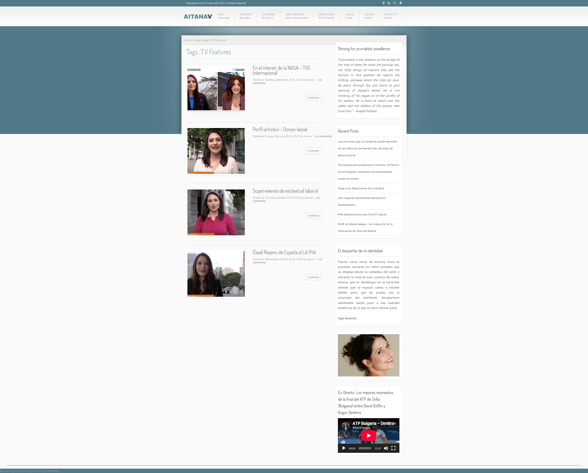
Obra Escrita (327, 16)
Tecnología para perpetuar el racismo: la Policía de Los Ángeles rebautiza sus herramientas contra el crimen (368, 171)
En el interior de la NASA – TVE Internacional (282, 70)
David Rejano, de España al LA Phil (284, 252)
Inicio (223, 16)
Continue (313, 97)
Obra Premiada (296, 16)
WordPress (52, 471)
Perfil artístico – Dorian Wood (280, 129)
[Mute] (386, 448)
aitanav (310, 79)
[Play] (344, 448)
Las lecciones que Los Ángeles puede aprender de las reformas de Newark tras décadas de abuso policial (367, 148)
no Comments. (323, 136)
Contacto (390, 16)
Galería (369, 16)
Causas (349, 16)
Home (187, 40)
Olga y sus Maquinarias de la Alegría (361, 188)
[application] (368, 435)
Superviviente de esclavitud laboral (285, 190)
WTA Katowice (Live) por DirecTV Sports (362, 214)
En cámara (268, 16)
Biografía (246, 16)
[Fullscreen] (393, 448)
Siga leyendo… (348, 318)
